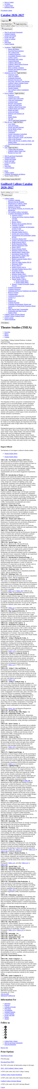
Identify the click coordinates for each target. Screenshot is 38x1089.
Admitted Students (9, 34)
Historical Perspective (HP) (20, 245)
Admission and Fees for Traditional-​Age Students (22, 291)
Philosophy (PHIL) (17, 264)
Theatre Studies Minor (21, 282)
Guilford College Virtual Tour (16, 151)
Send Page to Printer (7, 1055)
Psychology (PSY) (17, 271)
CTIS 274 (27, 780)
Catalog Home (8, 5)
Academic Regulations (14, 287)
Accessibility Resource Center (17, 56)
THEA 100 (19, 591)
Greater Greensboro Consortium (17, 134)
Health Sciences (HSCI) (19, 242)
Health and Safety (13, 110)
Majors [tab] (6, 333)
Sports (10, 115)
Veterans (10, 91)
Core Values (11, 124)
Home (6, 171)
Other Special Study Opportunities (18, 309)
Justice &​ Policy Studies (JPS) (20, 255)
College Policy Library (11, 1041)
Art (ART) (15, 220)
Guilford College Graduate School (18, 83)
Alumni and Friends (10, 35)
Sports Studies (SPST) (18, 277)
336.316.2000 (5, 994)
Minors (10, 307)
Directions (7, 1003)
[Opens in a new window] (5, 1027)
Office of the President (14, 139)
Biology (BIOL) (16, 222)
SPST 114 (11, 591)
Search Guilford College (8, 26)
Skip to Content (9, 2)
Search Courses (8, 318)
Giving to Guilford (9, 39)
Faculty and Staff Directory (16, 127)
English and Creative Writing (20, 234)
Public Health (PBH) (18, 272)
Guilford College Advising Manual (14, 314)
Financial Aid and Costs (15, 80)
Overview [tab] (7, 332)
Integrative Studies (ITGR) (19, 250)
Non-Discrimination (10, 1044)
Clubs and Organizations (15, 100)
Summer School (12, 71)
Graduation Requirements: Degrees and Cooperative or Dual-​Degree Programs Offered (22, 305)
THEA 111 (11, 608)
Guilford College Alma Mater (16, 205)
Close (6, 24)
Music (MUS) (16, 260)
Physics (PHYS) (16, 265)
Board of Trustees (13, 292)
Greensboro (11, 132)
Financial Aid (12, 301)
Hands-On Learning (14, 66)
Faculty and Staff (9, 37)
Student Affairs (12, 312)
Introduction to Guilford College (17, 203)
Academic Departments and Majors (14, 174)
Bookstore (11, 95)
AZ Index (7, 4)
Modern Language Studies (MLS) (22, 259)
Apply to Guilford (13, 76)
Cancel (3, 1087)
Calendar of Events (13, 97)
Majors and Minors (13, 49)
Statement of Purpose (14, 207)
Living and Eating (13, 112)
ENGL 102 (11, 708)
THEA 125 (11, 651)
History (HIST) (16, 247)
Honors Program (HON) (19, 249)
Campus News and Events (16, 98)
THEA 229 (19, 849)
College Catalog (13, 57)
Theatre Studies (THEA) (19, 279)
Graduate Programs (13, 302)
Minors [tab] (6, 335)
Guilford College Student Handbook (11, 1074)
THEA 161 (11, 747)
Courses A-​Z (12, 297)
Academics (7, 47)
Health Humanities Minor (19, 244)
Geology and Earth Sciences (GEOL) (23, 240)
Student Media (12, 117)
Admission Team (13, 74)
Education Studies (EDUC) (20, 232)
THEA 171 (11, 764)
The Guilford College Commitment (18, 90)
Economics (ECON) (18, 230)
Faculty (10, 299)
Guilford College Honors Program (18, 64)
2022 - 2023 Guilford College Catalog (12, 1068)
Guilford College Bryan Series (17, 107)
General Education (13, 61)
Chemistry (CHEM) (17, 225)
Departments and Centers (15, 59)
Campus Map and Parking (15, 149)
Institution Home (9, 7)
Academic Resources (14, 54)
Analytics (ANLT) (17, 215)
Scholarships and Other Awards (17, 311)
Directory (7, 1005)
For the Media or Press (14, 129)
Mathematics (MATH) (18, 257)
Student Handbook (9, 319)
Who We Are (8, 122)
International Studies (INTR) (20, 254)
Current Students (9, 44)
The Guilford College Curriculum (18, 212)
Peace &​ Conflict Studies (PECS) (21, 262)
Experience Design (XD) (19, 239)
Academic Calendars (14, 200)
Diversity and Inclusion (15, 103)
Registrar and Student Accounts (17, 69)
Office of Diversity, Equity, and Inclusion (20, 137)
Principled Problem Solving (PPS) (22, 269)
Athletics (7, 146)
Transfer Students (13, 88)
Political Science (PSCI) (19, 267)
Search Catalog (5, 192)
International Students (14, 86)
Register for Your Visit (14, 153)
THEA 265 (11, 890)
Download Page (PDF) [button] (7, 1062)
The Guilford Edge (13, 52)
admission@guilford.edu (8, 995)
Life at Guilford (9, 93)
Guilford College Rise (14, 62)
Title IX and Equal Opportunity (13, 32)
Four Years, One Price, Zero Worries (18, 81)
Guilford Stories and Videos (16, 108)
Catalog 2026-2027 (12, 15)
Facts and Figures (13, 125)
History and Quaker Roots (15, 135)
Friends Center (12, 130)
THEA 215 (20, 930)
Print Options (4, 322)
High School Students (14, 85)
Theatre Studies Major (21, 281)
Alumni (6, 1018)
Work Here (7, 42)
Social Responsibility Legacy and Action (20, 144)
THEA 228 (4, 851)
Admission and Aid (10, 73)
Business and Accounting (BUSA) (22, 223)
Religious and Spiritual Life (16, 113)
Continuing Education (14, 78)
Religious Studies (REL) (19, 274)
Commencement (13, 102)
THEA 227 (32, 849)
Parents (6, 41)
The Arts (10, 118)
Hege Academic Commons (16, 67)
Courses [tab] (6, 337)
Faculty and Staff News (15, 105)
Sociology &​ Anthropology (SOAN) (22, 276)
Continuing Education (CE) (16, 296)
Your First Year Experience (16, 51)
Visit (5, 147)
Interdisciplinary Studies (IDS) (21, 252)
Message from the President (16, 202)
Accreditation (8, 1010)
